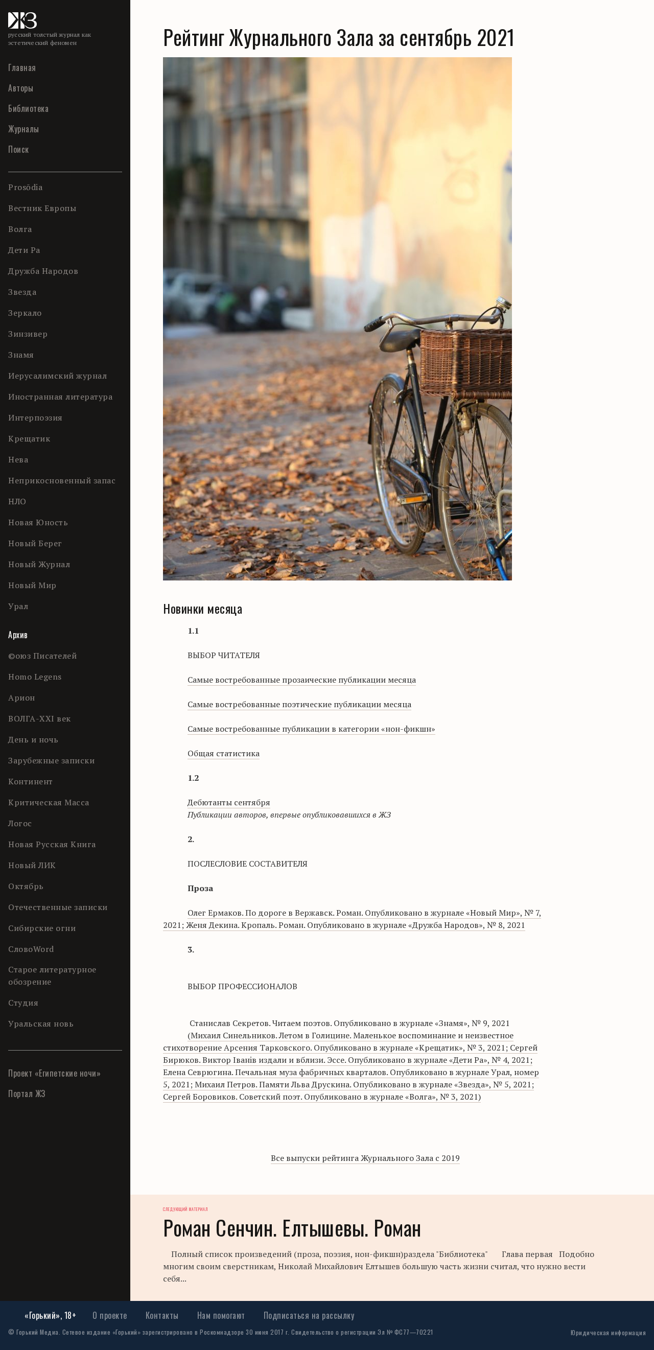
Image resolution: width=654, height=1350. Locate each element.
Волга (20, 229)
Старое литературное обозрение (52, 975)
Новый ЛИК (32, 865)
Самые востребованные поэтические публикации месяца (299, 704)
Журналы (23, 129)
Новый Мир (32, 585)
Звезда (22, 291)
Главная (22, 67)
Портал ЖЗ (26, 1093)
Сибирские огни (42, 928)
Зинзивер (28, 333)
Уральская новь (41, 1023)
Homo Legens (35, 676)
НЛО (17, 501)
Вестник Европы (42, 208)
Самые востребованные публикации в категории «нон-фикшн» (311, 728)
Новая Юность (38, 522)
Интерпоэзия (35, 417)
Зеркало (25, 312)
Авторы (20, 88)
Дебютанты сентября (229, 802)
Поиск (18, 149)
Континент (30, 781)
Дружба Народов (43, 270)
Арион (21, 697)
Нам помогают (221, 1315)
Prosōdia (25, 187)
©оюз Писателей (42, 655)
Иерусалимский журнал (57, 375)
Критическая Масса (48, 802)
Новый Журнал (39, 564)
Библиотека (28, 108)
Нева (18, 459)
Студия (23, 1002)
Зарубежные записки (51, 760)
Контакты (162, 1315)
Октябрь (26, 886)
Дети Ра (24, 249)
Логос (20, 823)
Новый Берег (35, 543)
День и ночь (33, 739)
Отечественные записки (58, 907)
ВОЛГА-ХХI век (39, 718)
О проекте (109, 1315)
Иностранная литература (60, 396)
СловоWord (31, 949)
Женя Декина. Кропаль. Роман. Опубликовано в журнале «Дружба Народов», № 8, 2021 (352, 918)
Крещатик (29, 438)
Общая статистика (224, 753)
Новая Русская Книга (52, 844)
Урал (18, 606)
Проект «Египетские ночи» (54, 1073)
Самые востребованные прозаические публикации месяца (302, 679)
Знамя (21, 354)
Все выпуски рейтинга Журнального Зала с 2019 (365, 1157)
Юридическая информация (608, 1332)
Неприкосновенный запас (61, 480)
